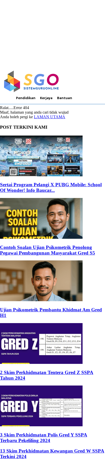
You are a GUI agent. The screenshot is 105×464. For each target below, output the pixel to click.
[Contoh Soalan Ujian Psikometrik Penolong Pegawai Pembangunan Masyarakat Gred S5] (41, 237)
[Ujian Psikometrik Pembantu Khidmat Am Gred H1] (41, 300)
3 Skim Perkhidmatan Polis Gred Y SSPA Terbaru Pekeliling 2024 (43, 437)
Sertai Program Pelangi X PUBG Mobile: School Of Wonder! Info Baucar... (51, 187)
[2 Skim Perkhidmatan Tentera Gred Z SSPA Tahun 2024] (41, 362)
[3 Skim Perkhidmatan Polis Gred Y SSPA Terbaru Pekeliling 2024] (41, 425)
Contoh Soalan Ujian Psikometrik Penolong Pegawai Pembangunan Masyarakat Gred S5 (47, 250)
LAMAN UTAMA (49, 117)
